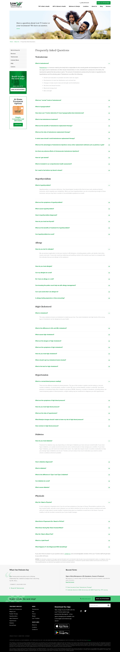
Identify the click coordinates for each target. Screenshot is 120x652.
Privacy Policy (14, 636)
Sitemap (27, 636)
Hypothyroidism (13, 616)
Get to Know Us (15, 50)
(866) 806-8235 (85, 2)
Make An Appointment (103, 2)
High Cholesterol (13, 618)
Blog (101, 6)
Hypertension (12, 620)
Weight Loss (12, 611)
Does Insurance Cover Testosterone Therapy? (79, 587)
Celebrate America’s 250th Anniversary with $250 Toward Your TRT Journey (87, 590)
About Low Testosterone (15, 609)
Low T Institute (35, 618)
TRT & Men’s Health (43, 6)
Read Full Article (70, 582)
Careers (13, 67)
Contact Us (35, 629)
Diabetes (11, 623)
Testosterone (43, 67)
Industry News (15, 60)
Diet (33, 611)
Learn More (18, 124)
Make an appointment (18, 89)
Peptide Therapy (13, 613)
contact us (67, 554)
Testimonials (14, 57)
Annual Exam (12, 625)
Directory (21, 636)
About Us (94, 6)
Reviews (108, 6)
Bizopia (89, 640)
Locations (85, 6)
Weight (34, 616)
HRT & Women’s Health (59, 6)
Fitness (34, 613)
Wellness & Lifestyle (74, 6)
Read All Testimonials (17, 588)
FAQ (12, 63)
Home (11, 41)
